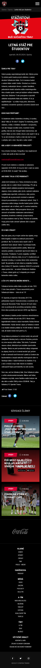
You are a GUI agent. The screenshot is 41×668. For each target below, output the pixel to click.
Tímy (20, 561)
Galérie (20, 585)
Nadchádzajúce (20, 601)
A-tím (20, 625)
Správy (10, 10)
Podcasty (20, 589)
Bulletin (20, 592)
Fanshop (21, 573)
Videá (20, 582)
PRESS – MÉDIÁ (20, 565)
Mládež (20, 632)
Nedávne (21, 604)
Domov (4, 10)
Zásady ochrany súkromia (20, 644)
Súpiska (20, 610)
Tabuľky (20, 607)
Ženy (20, 628)
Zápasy (20, 558)
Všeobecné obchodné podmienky (20, 647)
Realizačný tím (20, 613)
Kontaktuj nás (20, 640)
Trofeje (20, 616)
